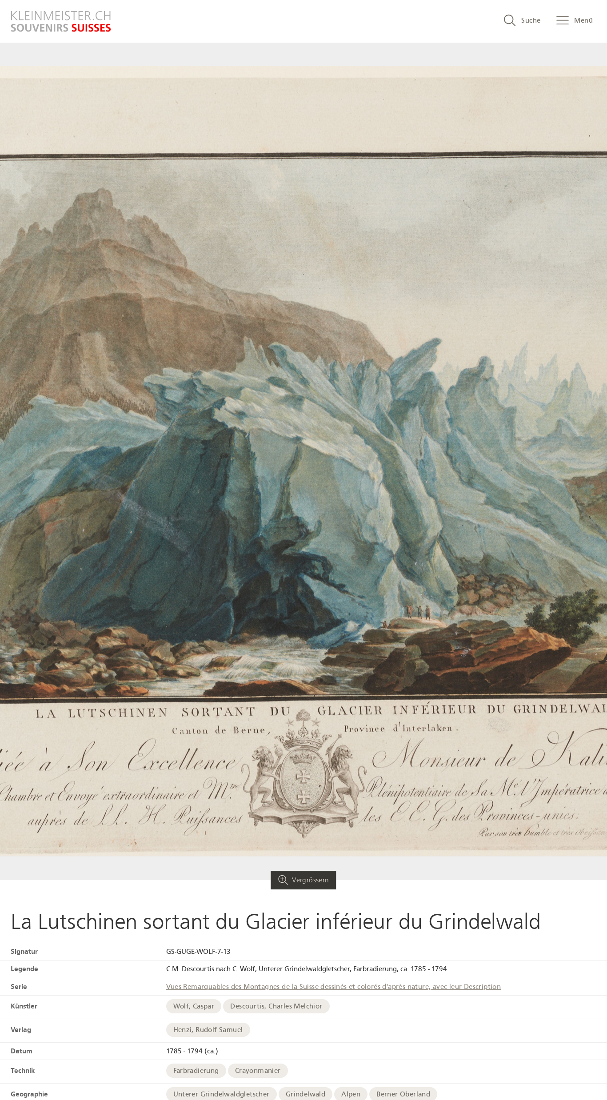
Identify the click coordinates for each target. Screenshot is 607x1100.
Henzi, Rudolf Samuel (208, 1030)
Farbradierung (196, 1071)
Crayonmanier (258, 1071)
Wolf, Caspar (194, 1006)
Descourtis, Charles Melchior (276, 1006)
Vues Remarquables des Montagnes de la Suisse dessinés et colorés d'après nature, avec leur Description (333, 987)
